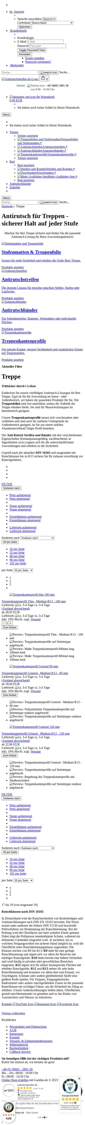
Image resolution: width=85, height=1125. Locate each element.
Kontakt (7, 1004)
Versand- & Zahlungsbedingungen (30, 1041)
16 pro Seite (17, 549)
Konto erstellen (34, 58)
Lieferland (24, 22)
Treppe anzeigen (27, 135)
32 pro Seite (17, 552)
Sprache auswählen (29, 19)
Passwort (23, 45)
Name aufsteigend (20, 506)
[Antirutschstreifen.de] (20, 79)
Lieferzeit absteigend (22, 531)
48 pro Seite (17, 556)
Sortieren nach (11, 537)
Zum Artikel (9, 627)
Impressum (16, 1033)
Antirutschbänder (20, 183)
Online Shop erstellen (15, 1080)
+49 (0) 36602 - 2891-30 (17, 1069)
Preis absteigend (19, 498)
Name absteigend (20, 509)
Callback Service (20, 1051)
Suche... (64, 72)
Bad (12, 161)
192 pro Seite (17, 563)
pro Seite (7, 570)
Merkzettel (16, 65)
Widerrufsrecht (18, 1044)
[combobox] (11, 488)
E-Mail (21, 41)
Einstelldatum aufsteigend (25, 516)
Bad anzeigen (25, 165)
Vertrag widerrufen (13, 1013)
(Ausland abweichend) (16, 608)
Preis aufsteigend (20, 495)
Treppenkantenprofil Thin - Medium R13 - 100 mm (34, 601)
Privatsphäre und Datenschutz (28, 1026)
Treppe (13, 132)
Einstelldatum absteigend (25, 520)
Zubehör (14, 187)
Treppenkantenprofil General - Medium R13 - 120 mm (36, 733)
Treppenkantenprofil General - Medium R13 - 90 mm (35, 673)
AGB (12, 1030)
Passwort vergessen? (38, 61)
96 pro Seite (17, 559)
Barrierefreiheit (18, 1048)
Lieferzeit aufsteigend (22, 527)
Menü (6, 114)
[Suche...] (49, 72)
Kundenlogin (18, 30)
